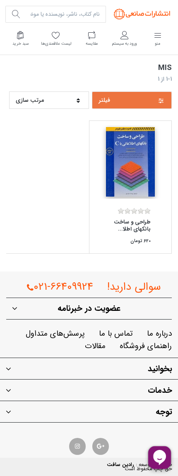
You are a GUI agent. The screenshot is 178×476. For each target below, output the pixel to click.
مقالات (95, 346)
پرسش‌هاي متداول (55, 334)
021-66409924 (63, 287)
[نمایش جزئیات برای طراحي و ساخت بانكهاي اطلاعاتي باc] (130, 162)
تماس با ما (116, 334)
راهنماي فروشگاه (146, 346)
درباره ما (159, 334)
